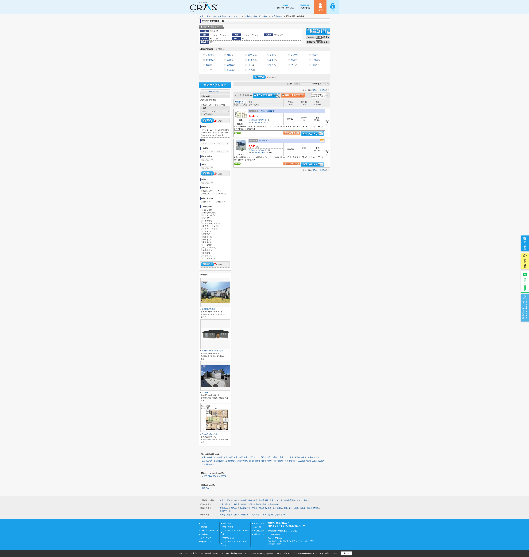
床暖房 (207, 231)
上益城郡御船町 (304, 461)
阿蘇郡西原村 (278, 461)
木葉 (230, 60)
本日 (219, 191)
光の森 (270, 515)
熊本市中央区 (207, 457)
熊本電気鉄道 (244, 508)
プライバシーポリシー (209, 531)
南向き (207, 240)
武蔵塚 (253, 515)
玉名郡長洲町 (219, 461)
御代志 (222, 515)
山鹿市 (269, 457)
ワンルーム (207, 130)
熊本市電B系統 (313, 508)
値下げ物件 (208, 114)
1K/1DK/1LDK (223, 130)
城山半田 (257, 504)
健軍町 (236, 515)
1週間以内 (222, 194)
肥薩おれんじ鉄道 (291, 508)
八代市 (256, 457)
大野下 (295, 55)
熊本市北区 (248, 457)
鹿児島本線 (253, 120)
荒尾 (230, 55)
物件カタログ (205, 542)
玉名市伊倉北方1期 (266, 111)
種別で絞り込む (215, 91)
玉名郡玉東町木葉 (208, 309)
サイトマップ (205, 538)
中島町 (276, 504)
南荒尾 (252, 55)
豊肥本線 (234, 508)
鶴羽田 (244, 504)
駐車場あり (208, 242)
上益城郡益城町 (318, 461)
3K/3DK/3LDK (223, 133)
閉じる (346, 553)
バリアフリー (209, 248)
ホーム (203, 523)
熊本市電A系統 (265, 508)
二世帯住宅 (208, 221)
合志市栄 (205, 392)
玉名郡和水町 (231, 461)
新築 (216, 105)
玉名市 (255, 122)
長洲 (272, 55)
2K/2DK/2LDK (208, 133)
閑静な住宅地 (209, 213)
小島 (270, 504)
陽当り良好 (208, 210)
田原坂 (252, 60)
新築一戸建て (227, 523)
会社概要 (204, 527)
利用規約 (204, 534)
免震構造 (207, 250)
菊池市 (276, 457)
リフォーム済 (209, 215)
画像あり (206, 202)
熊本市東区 (218, 457)
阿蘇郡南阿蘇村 (291, 461)
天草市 (310, 457)
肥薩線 (302, 508)
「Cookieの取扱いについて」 (310, 554)
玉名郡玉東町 (207, 461)
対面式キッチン (210, 226)
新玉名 (224, 476)
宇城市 (297, 457)
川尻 (251, 65)
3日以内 (206, 194)
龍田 (230, 504)
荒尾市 (263, 457)
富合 (272, 65)
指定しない (207, 105)
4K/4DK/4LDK (208, 135)
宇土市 (282, 457)
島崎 (264, 504)
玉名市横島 (262, 141)
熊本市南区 (238, 457)
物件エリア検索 (286, 7)
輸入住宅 (207, 218)
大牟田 (210, 55)
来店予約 (525, 245)
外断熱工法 (208, 256)
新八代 (231, 70)
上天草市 (289, 457)
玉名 (315, 55)
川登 (250, 504)
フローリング (209, 258)
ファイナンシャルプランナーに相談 (525, 310)
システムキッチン (211, 223)
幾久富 (236, 504)
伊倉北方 (261, 122)
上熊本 (316, 60)
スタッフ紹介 (258, 523)
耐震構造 (207, 253)
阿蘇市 (303, 457)
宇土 (294, 65)
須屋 (221, 504)
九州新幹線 (277, 508)
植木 (273, 60)
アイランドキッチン (212, 229)
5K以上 (220, 135)
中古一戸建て (227, 527)
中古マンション (228, 538)
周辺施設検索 (258, 531)
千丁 (209, 70)
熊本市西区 (228, 457)
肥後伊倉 (211, 60)
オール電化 (208, 245)
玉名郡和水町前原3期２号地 (212, 351)
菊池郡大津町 (242, 461)
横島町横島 (261, 152)
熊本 (209, 65)
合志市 (316, 457)
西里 (294, 60)
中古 (223, 105)
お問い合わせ (525, 284)
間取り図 (242, 102)
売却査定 (305, 7)
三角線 (254, 508)
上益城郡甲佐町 (208, 464)
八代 (251, 70)
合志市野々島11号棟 (209, 434)
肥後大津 (244, 515)
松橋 (315, 65)
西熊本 (231, 65)
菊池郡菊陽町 (254, 461)
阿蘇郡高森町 (266, 461)
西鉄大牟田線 (225, 511)
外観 (237, 102)
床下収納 (207, 234)
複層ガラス (208, 237)
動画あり (221, 202)
